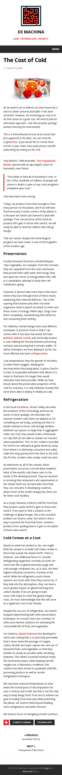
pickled (7, 338)
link (38, 149)
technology (44, 722)
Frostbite (22, 407)
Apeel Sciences (28, 633)
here (15, 142)
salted (18, 338)
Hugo (46, 768)
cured (26, 338)
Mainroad (27, 771)
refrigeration (39, 353)
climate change (22, 722)
